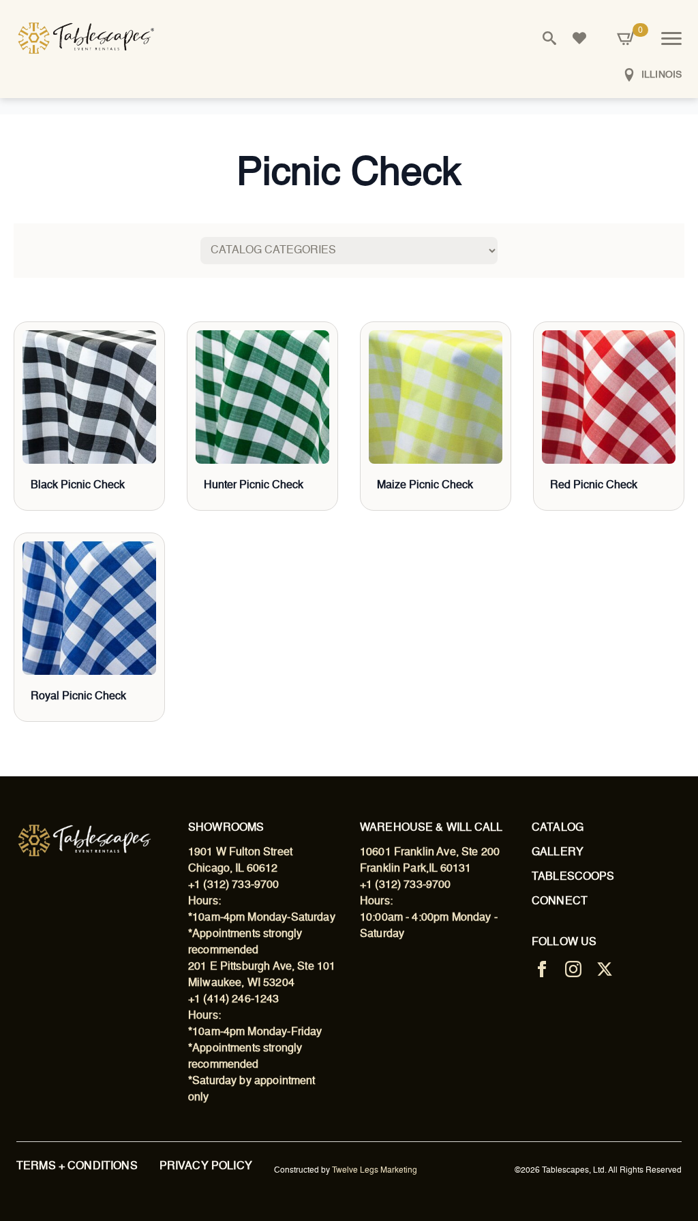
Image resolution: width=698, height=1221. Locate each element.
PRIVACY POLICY (206, 1166)
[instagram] (573, 969)
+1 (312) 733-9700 (233, 885)
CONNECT (560, 901)
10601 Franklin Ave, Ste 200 (430, 852)
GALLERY (557, 852)
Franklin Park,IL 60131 (415, 868)
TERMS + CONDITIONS (77, 1166)
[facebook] (542, 969)
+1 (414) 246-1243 (233, 999)
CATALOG (557, 828)
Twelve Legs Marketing (374, 1171)
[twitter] (604, 969)
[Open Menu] (671, 38)
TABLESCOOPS (573, 877)
